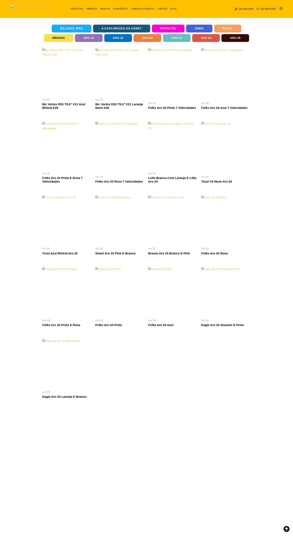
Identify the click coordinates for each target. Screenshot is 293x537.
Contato (162, 9)
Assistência (120, 9)
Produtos (77, 9)
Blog (174, 9)
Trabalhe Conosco (142, 9)
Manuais (105, 9)
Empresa (91, 9)
